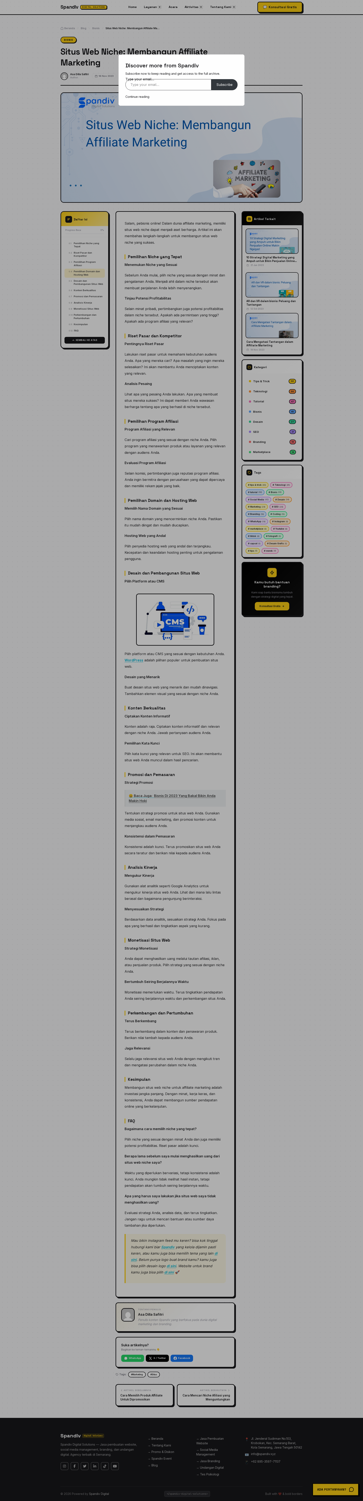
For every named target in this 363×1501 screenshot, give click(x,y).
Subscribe (224, 84)
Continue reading (137, 96)
